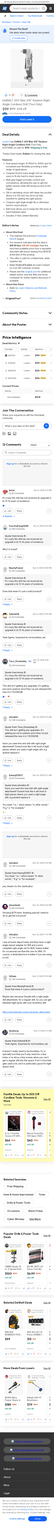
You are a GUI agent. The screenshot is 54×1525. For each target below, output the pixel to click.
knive (12, 490)
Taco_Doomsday (18, 661)
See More (35, 1219)
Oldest (33, 445)
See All (47, 1099)
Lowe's (6, 141)
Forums (16, 22)
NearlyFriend (16, 568)
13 (31, 1419)
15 (9, 1288)
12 (31, 1354)
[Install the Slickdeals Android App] (27, 1450)
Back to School (16, 16)
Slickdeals (6, 22)
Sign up (10, 463)
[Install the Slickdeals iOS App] (27, 1458)
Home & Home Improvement (19, 1194)
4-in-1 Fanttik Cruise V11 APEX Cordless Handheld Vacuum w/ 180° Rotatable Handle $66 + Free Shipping (14, 1134)
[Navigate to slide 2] (28, 85)
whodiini (13, 717)
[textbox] (23, 426)
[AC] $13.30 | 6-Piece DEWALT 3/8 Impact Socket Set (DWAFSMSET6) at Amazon (35, 1333)
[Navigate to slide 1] (26, 85)
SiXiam (12, 976)
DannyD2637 (16, 775)
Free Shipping (15, 1186)
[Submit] (6, 452)
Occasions (13, 1210)
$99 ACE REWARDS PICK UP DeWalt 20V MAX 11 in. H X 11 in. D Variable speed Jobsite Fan (13, 1333)
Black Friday (35, 1210)
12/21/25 (11, 355)
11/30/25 (11, 363)
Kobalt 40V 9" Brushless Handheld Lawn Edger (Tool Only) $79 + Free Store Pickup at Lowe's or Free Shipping (36, 1398)
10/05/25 (12, 370)
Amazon (8, 1150)
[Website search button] (43, 8)
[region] (27, 1511)
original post (31, 271)
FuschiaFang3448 (18, 526)
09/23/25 (12, 378)
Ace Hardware (13, 397)
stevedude (14, 905)
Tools (42, 1194)
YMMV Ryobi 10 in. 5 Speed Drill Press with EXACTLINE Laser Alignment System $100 (14, 1267)
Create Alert (19, 38)
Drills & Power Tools (18, 1202)
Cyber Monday (15, 1219)
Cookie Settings (17, 1518)
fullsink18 (14, 614)
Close (37, 1518)
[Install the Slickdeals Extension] (27, 1441)
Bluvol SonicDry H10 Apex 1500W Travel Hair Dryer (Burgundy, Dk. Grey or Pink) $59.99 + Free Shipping (36, 1134)
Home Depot (10, 1283)
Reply (19, 511)
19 (9, 95)
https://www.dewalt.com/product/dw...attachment (26, 1012)
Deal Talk (26, 22)
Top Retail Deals (35, 16)
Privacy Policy (27, 1509)
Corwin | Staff (46, 225)
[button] (13, 95)
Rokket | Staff (45, 298)
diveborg (13, 1031)
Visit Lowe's (27, 119)
